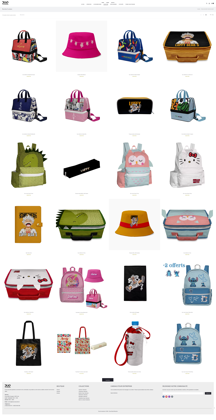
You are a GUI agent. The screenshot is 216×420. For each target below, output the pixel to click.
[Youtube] (166, 397)
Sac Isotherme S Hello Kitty (28, 312)
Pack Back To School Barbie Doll (81, 312)
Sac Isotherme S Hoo (187, 252)
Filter (212, 14)
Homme (107, 2)
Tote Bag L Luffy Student (28, 371)
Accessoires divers (97, 4)
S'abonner (208, 393)
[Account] (209, 3)
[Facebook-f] (164, 397)
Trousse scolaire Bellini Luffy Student (81, 193)
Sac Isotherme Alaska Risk (81, 134)
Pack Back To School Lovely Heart (82, 371)
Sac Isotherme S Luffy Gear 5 (187, 74)
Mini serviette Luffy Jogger (134, 312)
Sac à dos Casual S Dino (28, 193)
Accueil (82, 4)
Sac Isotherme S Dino (81, 252)
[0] (211, 3)
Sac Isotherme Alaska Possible (134, 74)
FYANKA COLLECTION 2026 (130, 4)
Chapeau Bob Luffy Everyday (134, 252)
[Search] (206, 3)
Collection (106, 4)
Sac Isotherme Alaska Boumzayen (29, 74)
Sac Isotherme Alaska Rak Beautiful (28, 134)
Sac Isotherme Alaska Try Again (187, 134)
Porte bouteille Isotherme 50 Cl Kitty (134, 371)
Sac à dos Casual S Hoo (134, 193)
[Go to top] (214, 408)
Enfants (112, 2)
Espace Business (113, 4)
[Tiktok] (172, 397)
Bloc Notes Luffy (29, 252)
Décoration (89, 4)
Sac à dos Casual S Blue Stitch (187, 312)
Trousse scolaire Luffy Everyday (134, 134)
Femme (103, 2)
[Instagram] (169, 397)
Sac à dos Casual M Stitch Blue (187, 371)
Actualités (121, 4)
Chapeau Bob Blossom (81, 74)
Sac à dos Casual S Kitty (187, 193)
